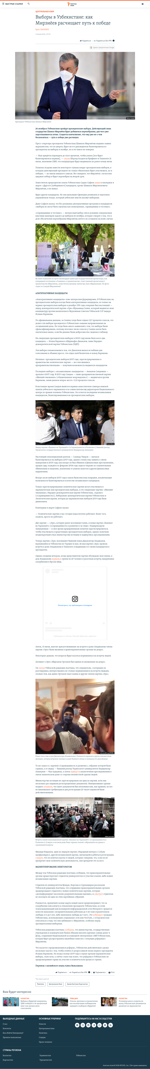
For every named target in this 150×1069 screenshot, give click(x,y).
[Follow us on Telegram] (94, 1025)
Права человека (45, 1042)
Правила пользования (12, 1037)
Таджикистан (45, 1056)
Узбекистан (81, 1056)
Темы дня (74, 998)
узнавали (48, 787)
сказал (67, 159)
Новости (42, 1024)
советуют (98, 894)
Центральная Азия (45, 12)
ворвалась (56, 559)
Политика (43, 1033)
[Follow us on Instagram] (83, 1025)
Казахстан (25, 998)
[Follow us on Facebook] (88, 1025)
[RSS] (110, 1025)
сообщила (69, 930)
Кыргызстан (8, 1060)
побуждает (98, 915)
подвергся (75, 772)
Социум (42, 1037)
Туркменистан (45, 1060)
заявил (97, 183)
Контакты (7, 1029)
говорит (39, 858)
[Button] (85, 40)
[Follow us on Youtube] (77, 1025)
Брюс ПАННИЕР (42, 30)
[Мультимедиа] (142, 4)
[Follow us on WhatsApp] (99, 1025)
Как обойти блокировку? (13, 1033)
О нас (5, 1024)
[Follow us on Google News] (105, 1025)
